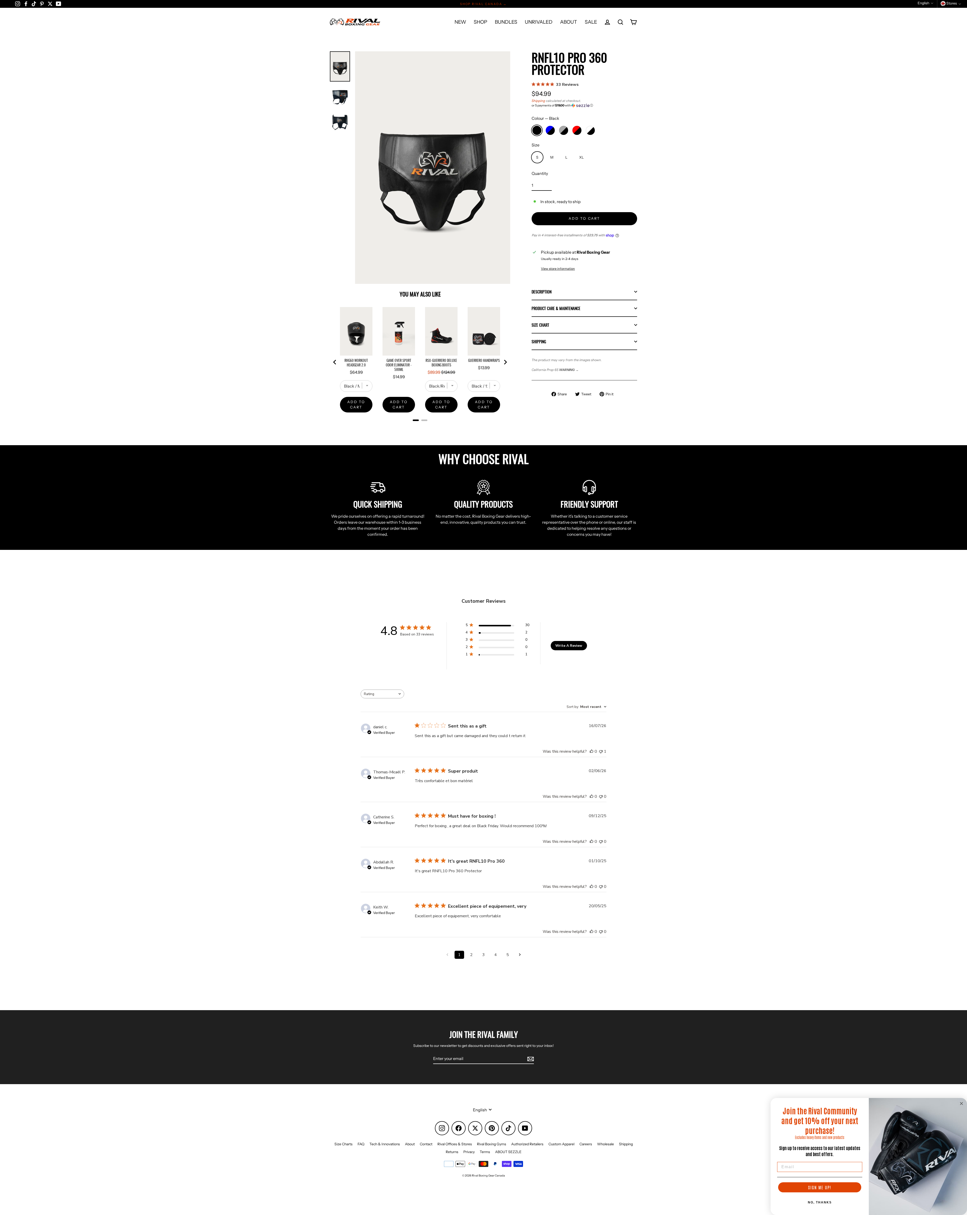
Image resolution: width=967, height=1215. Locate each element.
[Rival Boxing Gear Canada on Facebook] (25, 3)
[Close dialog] (961, 1103)
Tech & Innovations (384, 1144)
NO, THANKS (820, 1202)
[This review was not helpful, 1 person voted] (601, 751)
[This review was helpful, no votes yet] (591, 751)
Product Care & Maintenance (556, 308)
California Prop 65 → (555, 370)
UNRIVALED (538, 22)
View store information (558, 269)
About (410, 1144)
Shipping (538, 101)
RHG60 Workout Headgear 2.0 (356, 362)
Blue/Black (550, 130)
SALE (591, 22)
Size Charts (343, 1144)
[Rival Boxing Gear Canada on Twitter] (50, 3)
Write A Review (568, 645)
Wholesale (605, 1144)
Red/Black (577, 130)
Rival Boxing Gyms (491, 1144)
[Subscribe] (530, 1058)
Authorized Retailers (527, 1144)
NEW (460, 22)
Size (535, 144)
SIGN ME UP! (819, 1187)
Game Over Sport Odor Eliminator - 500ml (399, 365)
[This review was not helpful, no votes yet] (601, 796)
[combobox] (382, 694)
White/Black (590, 130)
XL (581, 157)
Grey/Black (563, 130)
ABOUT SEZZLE (508, 1152)
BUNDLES (506, 22)
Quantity (540, 173)
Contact (426, 1144)
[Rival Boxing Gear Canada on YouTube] (58, 3)
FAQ (361, 1144)
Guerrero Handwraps (484, 360)
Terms (485, 1152)
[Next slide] (505, 362)
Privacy (469, 1152)
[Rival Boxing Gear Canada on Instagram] (17, 3)
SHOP (480, 22)
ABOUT (568, 22)
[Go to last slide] (335, 362)
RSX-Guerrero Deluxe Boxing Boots (441, 362)
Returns (452, 1152)
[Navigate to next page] (520, 955)
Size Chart (540, 325)
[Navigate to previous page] (447, 955)
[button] (584, 105)
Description (541, 292)
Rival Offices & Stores (454, 1144)
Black (537, 130)
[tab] (416, 420)
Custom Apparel (561, 1144)
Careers (585, 1144)
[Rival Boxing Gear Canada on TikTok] (34, 3)
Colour (545, 118)
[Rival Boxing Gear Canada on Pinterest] (41, 3)
